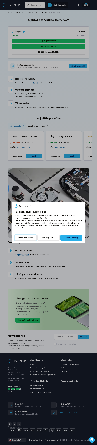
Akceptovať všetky (71, 238)
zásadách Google (75, 220)
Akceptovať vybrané (25, 238)
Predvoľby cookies (48, 238)
